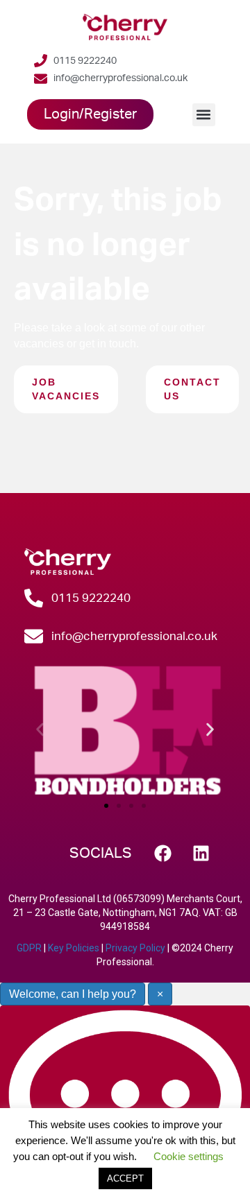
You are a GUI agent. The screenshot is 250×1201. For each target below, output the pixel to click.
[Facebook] (163, 853)
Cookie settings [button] (188, 1156)
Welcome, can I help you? (72, 994)
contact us (192, 389)
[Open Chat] (125, 1102)
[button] (203, 114)
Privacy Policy (135, 947)
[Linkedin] (201, 853)
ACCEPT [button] (125, 1178)
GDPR (29, 947)
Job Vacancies (66, 389)
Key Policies (73, 947)
